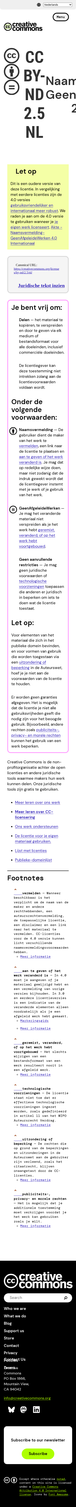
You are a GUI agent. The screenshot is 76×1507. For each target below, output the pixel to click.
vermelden (28, 445)
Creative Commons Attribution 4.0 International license (42, 1490)
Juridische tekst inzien (41, 285)
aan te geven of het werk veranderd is (41, 459)
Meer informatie (35, 956)
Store (9, 1338)
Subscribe (38, 1453)
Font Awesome (58, 1494)
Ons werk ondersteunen (36, 826)
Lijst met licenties (31, 850)
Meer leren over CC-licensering (34, 814)
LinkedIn (36, 1409)
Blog (8, 1323)
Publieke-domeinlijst (33, 859)
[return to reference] (18, 893)
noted (61, 1479)
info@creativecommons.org (27, 1398)
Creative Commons (23, 27)
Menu (61, 17)
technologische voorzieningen (33, 584)
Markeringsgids (34, 1020)
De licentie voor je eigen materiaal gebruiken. (36, 838)
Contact (11, 1345)
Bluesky (11, 1409)
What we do (15, 1316)
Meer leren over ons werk (37, 802)
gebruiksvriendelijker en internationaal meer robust (34, 208)
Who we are (15, 1308)
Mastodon (24, 1409)
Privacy (10, 1352)
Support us (14, 1330)
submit (66, 1298)
